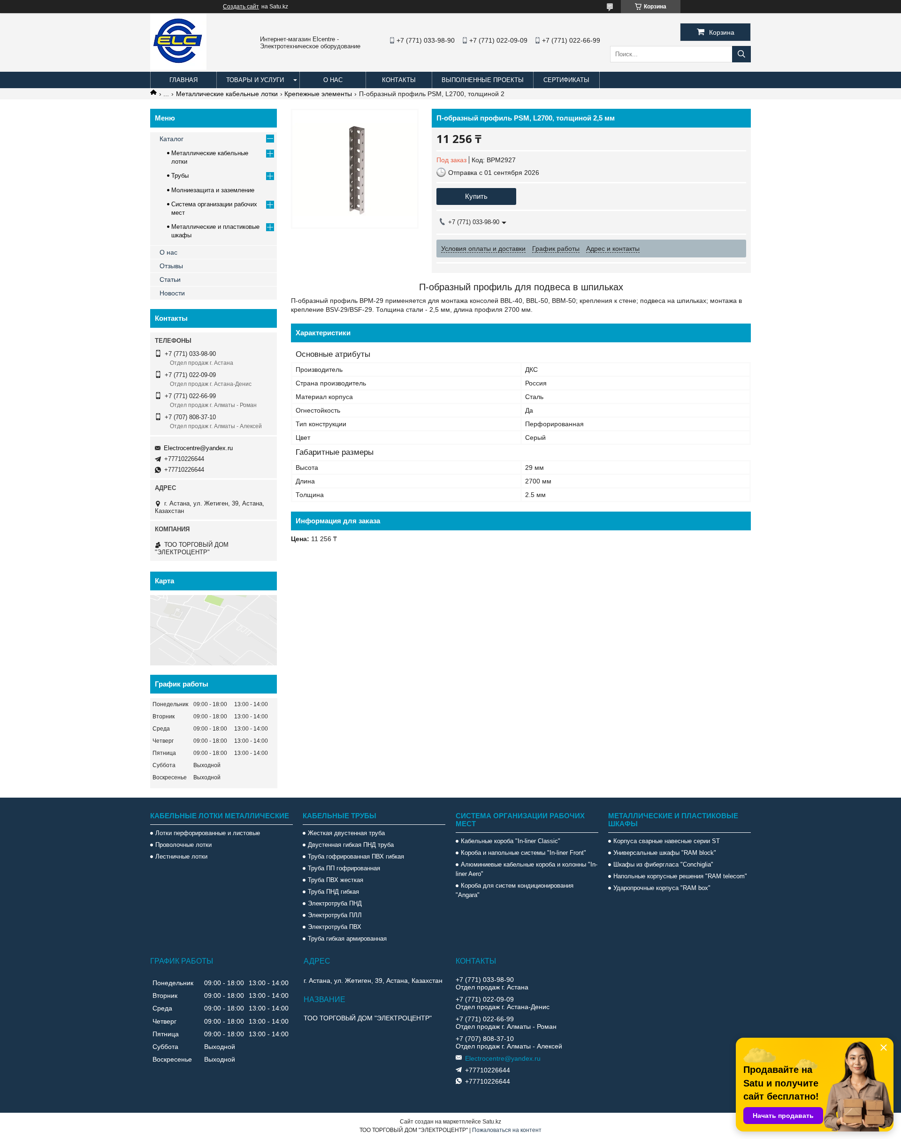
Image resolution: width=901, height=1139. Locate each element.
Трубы (180, 175)
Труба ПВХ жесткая (335, 879)
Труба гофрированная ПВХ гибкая (356, 856)
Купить (476, 196)
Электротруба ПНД (335, 903)
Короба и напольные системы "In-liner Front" (523, 852)
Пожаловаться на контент (507, 1130)
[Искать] (741, 54)
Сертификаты (566, 79)
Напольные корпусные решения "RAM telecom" (680, 876)
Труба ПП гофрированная (344, 868)
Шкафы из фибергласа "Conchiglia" (663, 864)
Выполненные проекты (483, 79)
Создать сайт (241, 6)
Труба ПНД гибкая (333, 891)
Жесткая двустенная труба (346, 833)
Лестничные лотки (181, 856)
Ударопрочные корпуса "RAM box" (661, 887)
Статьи (170, 279)
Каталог (171, 139)
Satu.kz (491, 1121)
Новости (172, 293)
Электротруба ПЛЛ (335, 915)
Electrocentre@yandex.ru (198, 448)
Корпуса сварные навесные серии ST (666, 841)
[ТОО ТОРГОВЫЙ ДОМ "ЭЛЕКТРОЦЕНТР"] (178, 67)
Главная (183, 79)
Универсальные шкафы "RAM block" (664, 852)
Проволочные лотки (183, 844)
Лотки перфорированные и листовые (207, 833)
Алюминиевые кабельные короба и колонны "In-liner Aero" (526, 869)
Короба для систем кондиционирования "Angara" (514, 890)
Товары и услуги (255, 79)
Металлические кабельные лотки (227, 94)
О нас (333, 79)
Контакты (399, 79)
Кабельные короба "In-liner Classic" (510, 841)
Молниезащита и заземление (212, 190)
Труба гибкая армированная (347, 938)
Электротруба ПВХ (334, 926)
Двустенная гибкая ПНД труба (351, 844)
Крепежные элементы (318, 94)
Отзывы (171, 266)
